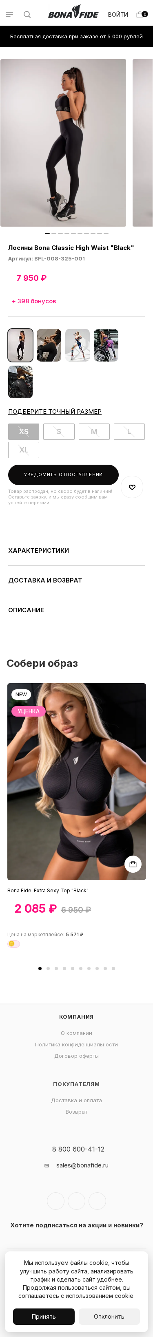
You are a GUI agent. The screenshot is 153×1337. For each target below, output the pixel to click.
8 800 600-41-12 (78, 1149)
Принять (44, 1316)
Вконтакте (55, 1201)
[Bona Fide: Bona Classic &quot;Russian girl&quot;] (77, 345)
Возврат (76, 1111)
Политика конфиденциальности (76, 1044)
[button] (40, 968)
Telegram (76, 1201)
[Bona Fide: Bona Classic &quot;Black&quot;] (49, 345)
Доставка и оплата (76, 1100)
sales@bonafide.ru (82, 1165)
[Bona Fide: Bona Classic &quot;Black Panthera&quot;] (20, 382)
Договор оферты (76, 1055)
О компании (76, 1033)
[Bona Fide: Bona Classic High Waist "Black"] (63, 143)
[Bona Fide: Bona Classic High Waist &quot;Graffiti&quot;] (106, 345)
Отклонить (109, 1316)
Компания (76, 1016)
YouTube (97, 1201)
